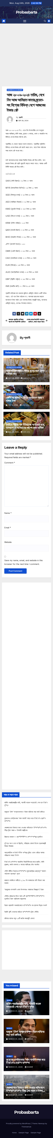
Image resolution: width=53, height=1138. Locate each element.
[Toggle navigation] (24, 21)
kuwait (9, 1056)
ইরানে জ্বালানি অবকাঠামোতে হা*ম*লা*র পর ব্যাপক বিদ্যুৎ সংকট (25, 905)
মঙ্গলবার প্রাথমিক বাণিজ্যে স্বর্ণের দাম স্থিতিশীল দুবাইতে (17, 320)
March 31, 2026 (16, 1011)
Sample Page (24, 1133)
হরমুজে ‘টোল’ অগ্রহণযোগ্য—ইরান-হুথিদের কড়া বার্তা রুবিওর (24, 811)
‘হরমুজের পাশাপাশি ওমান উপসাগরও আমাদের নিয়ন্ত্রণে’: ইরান (24, 889)
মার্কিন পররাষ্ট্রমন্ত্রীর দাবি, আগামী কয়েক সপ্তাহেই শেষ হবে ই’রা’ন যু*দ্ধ (23, 1005)
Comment (9, 462)
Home (14, 1133)
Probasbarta (26, 12)
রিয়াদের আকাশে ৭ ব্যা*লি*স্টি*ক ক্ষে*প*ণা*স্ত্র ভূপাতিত (23, 837)
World (9, 1000)
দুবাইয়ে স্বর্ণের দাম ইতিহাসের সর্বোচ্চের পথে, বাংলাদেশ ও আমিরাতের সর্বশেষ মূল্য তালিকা (25, 426)
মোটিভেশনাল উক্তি (12, 310)
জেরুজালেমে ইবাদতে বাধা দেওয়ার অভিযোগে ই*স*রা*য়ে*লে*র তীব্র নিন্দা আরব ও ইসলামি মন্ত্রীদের (25, 1090)
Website (8, 542)
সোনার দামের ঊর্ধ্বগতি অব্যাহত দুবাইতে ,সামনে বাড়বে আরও (35, 320)
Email (7, 527)
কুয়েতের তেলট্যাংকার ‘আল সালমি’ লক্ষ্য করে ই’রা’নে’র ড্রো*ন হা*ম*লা (25, 1061)
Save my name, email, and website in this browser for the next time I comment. (23, 562)
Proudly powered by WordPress (18, 1123)
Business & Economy (15, 90)
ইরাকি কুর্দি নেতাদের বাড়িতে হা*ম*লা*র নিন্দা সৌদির (21, 912)
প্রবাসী (20, 117)
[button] (45, 21)
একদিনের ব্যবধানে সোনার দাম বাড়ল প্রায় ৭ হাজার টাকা (25, 399)
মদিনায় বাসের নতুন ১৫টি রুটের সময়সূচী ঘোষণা (19, 918)
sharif (30, 1011)
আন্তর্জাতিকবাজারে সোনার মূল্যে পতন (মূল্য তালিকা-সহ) (25, 372)
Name (8, 513)
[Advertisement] (26, 51)
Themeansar (26, 1127)
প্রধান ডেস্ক (26, 378)
